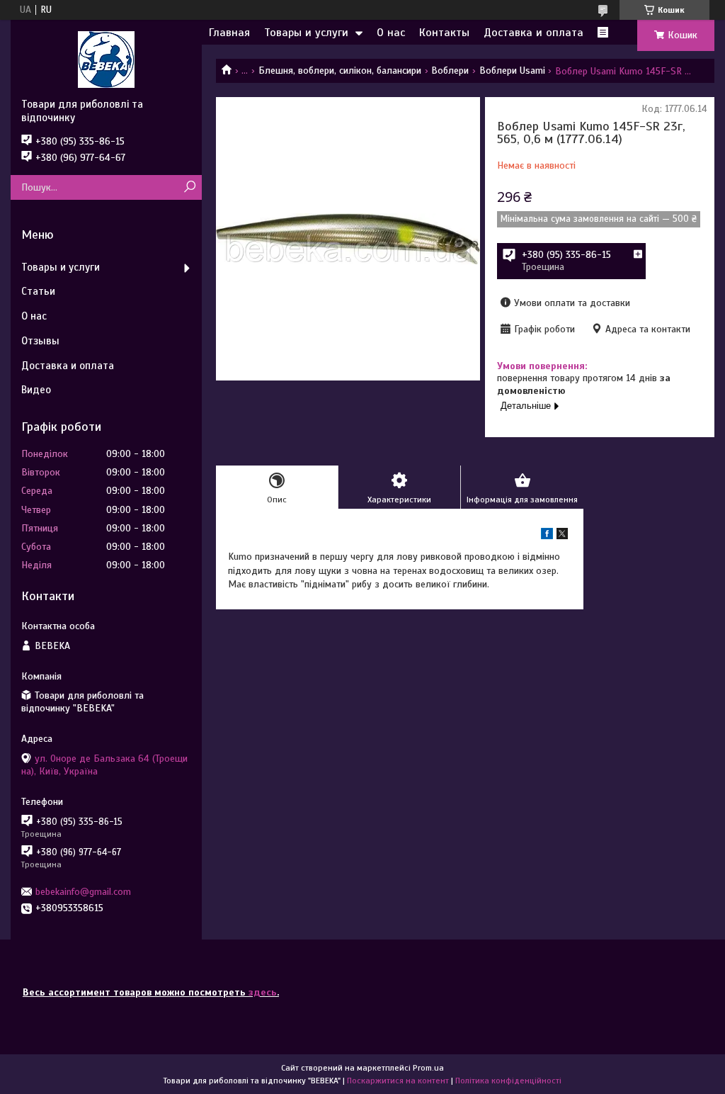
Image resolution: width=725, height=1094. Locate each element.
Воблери (450, 70)
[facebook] (547, 536)
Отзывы (40, 340)
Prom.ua (428, 1068)
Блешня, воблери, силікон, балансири (339, 70)
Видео (36, 389)
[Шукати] (189, 187)
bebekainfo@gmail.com (83, 892)
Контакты (444, 33)
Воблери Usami (512, 70)
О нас (391, 33)
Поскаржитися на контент (398, 1080)
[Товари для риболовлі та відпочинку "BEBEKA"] (106, 58)
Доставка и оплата (533, 33)
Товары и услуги (306, 33)
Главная (229, 33)
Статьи (38, 291)
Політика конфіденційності (508, 1080)
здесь (263, 992)
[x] (562, 536)
